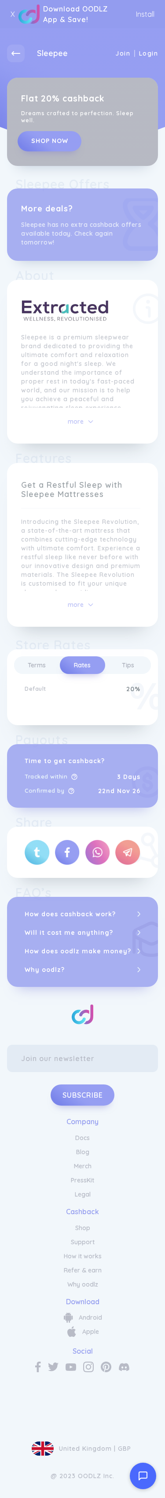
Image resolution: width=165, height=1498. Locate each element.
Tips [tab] (128, 665)
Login (148, 53)
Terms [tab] (37, 665)
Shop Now (49, 141)
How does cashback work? (70, 914)
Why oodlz (82, 1284)
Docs (82, 1138)
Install (145, 14)
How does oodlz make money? (78, 951)
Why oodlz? (45, 970)
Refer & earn (83, 1270)
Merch (83, 1166)
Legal (83, 1194)
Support (83, 1242)
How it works (83, 1256)
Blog (82, 1152)
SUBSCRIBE (82, 1095)
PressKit (82, 1180)
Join (122, 53)
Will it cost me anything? (69, 933)
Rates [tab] (82, 665)
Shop (82, 1228)
